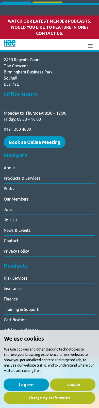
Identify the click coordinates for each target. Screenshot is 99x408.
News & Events (17, 230)
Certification (15, 320)
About (9, 167)
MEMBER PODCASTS (70, 21)
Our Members (16, 199)
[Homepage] (9, 44)
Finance (11, 299)
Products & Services (22, 178)
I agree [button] (26, 384)
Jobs (8, 209)
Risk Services (15, 278)
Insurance (13, 288)
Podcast (11, 188)
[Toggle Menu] (90, 45)
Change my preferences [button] (49, 398)
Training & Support (21, 309)
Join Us (11, 220)
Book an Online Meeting (34, 142)
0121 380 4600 (17, 129)
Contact (11, 240)
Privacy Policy (16, 251)
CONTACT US (49, 33)
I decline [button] (72, 385)
